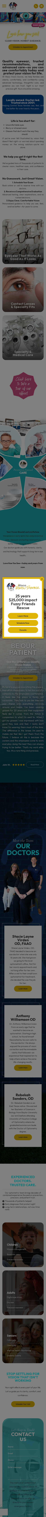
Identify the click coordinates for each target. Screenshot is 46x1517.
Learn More (23, 616)
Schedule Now (23, 623)
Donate (23, 630)
